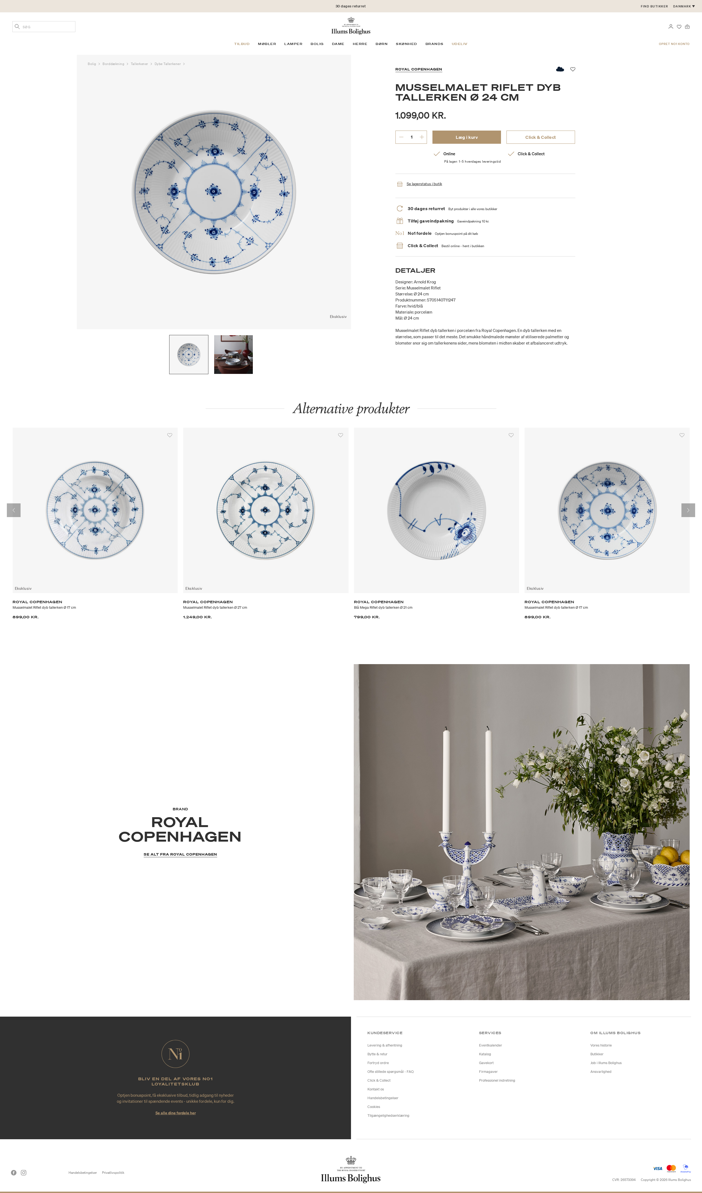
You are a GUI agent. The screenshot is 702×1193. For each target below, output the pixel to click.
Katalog (485, 1054)
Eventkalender (490, 1045)
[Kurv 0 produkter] (687, 26)
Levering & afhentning (384, 1045)
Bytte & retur (377, 1054)
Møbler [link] (267, 44)
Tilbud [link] (242, 44)
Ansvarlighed (601, 1071)
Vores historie (601, 1045)
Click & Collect (540, 137)
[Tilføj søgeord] (17, 27)
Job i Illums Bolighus (606, 1063)
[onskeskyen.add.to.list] (560, 69)
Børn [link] (382, 44)
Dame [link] (338, 44)
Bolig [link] (317, 44)
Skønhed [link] (406, 44)
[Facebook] (13, 1172)
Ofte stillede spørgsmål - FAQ (390, 1071)
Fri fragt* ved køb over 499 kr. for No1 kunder (351, 6)
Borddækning (114, 63)
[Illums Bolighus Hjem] (351, 25)
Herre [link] (360, 44)
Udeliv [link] (460, 44)
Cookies (373, 1106)
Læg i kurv (467, 137)
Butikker (597, 1054)
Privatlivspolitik (113, 1172)
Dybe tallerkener (168, 63)
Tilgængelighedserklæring (388, 1115)
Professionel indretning (497, 1080)
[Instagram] (23, 1172)
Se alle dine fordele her (175, 1112)
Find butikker (654, 6)
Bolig (92, 63)
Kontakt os (375, 1089)
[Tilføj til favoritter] (169, 435)
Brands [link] (435, 44)
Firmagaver (488, 1071)
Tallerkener (140, 63)
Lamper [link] (293, 44)
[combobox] (43, 26)
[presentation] (14, 510)
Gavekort (486, 1063)
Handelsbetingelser (382, 1098)
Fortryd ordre (378, 1063)
